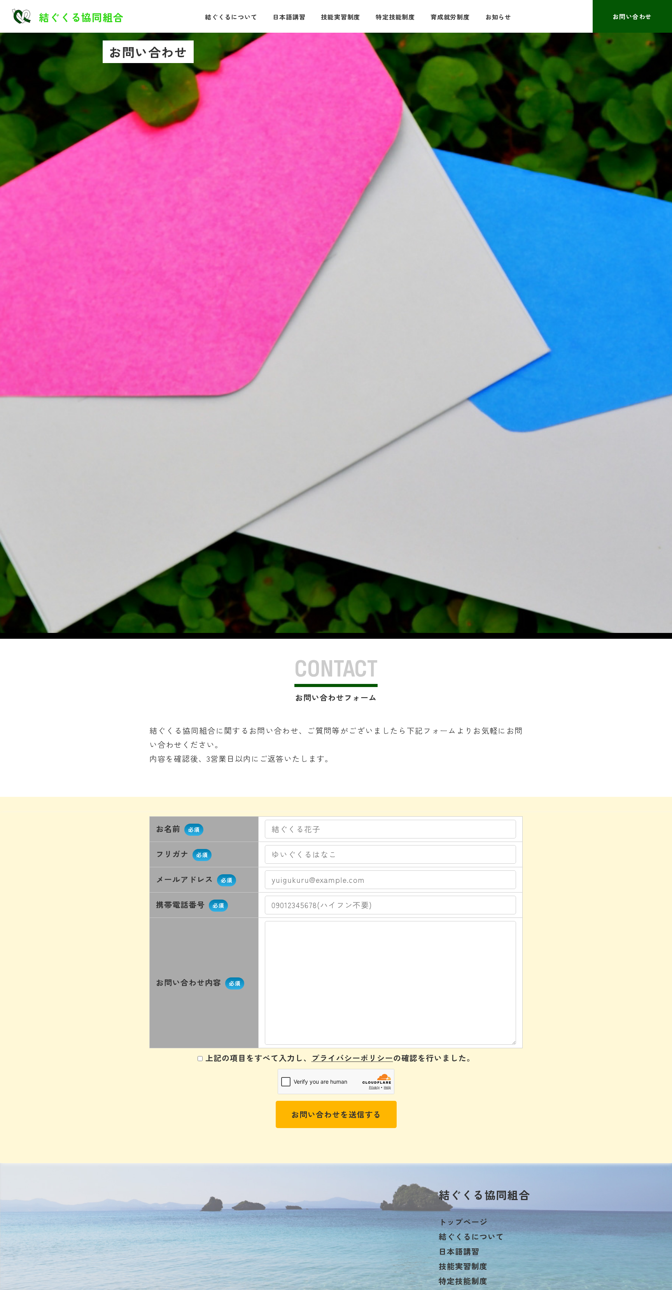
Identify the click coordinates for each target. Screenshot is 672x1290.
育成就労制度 (450, 16)
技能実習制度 (340, 16)
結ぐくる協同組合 (81, 16)
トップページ (463, 1221)
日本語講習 (289, 16)
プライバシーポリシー (352, 1057)
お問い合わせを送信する (336, 1114)
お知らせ (498, 16)
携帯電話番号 (190, 904)
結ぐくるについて (231, 16)
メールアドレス (194, 879)
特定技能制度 (395, 16)
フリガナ (182, 853)
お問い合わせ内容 (198, 982)
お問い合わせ (632, 16)
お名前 (178, 828)
